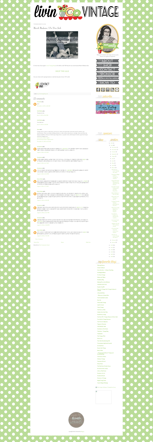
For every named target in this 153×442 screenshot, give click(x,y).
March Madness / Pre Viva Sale (115, 193)
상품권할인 (69, 170)
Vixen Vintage (100, 307)
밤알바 (84, 159)
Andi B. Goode (100, 305)
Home (62, 242)
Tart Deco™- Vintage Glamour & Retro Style (107, 317)
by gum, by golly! (101, 287)
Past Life (99, 300)
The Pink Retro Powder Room (104, 366)
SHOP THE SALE (62, 71)
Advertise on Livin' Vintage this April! (115, 171)
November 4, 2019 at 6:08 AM (43, 106)
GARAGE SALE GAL (102, 284)
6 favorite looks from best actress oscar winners (115, 230)
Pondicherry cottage (101, 314)
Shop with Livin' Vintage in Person (115, 198)
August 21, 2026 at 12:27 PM (43, 212)
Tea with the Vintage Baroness (104, 319)
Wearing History (101, 265)
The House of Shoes (101, 356)
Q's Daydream (100, 345)
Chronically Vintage (101, 302)
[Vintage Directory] (104, 403)
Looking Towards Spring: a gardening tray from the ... (115, 203)
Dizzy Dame (100, 363)
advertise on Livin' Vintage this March (115, 236)
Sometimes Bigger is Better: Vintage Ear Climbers (115, 176)
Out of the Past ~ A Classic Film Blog (105, 270)
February (114, 240)
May (113, 163)
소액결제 (85, 181)
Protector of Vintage (101, 378)
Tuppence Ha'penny (101, 324)
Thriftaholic (100, 333)
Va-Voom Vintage (101, 275)
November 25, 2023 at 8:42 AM (44, 141)
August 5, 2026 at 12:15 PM (43, 174)
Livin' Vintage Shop (50, 65)
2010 (112, 252)
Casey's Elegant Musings (102, 383)
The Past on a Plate (101, 309)
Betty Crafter (100, 350)
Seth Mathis (39, 111)
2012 (112, 247)
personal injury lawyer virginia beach (45, 139)
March (113, 167)
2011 (112, 249)
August (113, 156)
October (114, 152)
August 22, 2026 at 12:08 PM (43, 225)
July (113, 158)
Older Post (88, 242)
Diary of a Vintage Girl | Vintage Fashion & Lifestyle (106, 290)
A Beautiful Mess (101, 293)
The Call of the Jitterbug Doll (103, 341)
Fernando (39, 101)
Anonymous (39, 146)
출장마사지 (78, 195)
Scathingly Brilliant (101, 272)
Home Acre (99, 338)
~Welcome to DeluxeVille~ (103, 295)
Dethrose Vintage (101, 359)
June (113, 161)
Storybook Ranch (101, 375)
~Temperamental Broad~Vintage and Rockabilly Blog (105, 353)
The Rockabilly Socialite (102, 297)
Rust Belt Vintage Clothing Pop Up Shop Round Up (115, 189)
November (114, 149)
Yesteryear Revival (101, 361)
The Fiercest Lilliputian (102, 321)
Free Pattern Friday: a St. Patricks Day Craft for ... (115, 216)
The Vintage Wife (101, 336)
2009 (112, 254)
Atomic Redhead (101, 267)
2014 (112, 145)
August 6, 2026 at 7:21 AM (42, 186)
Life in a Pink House (101, 371)
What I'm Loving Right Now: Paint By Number (115, 209)
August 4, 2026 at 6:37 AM (43, 163)
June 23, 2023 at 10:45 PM (42, 115)
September (114, 154)
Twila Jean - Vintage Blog (102, 331)
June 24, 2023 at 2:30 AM (42, 124)
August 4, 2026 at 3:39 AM (42, 152)
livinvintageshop (42, 93)
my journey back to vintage (115, 220)
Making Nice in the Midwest (103, 282)
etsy (38, 93)
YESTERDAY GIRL (101, 326)
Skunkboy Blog (100, 279)
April (113, 165)
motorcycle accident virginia (43, 138)
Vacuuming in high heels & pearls (104, 343)
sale (47, 93)
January (113, 242)
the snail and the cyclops (102, 368)
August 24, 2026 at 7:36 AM (43, 236)
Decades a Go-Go (101, 373)
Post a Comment (39, 239)
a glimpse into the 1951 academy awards (115, 225)
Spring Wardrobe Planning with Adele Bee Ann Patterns (115, 182)
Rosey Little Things (101, 348)
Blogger (82, 431)
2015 (112, 143)
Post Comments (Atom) (44, 245)
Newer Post (36, 242)
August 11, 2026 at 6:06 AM (43, 200)
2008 (112, 256)
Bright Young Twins (101, 380)
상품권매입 (65, 148)
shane (38, 129)
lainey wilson (40, 179)
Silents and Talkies (101, 277)
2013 (112, 245)
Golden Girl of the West (102, 312)
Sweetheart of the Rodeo (102, 329)
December (114, 147)
